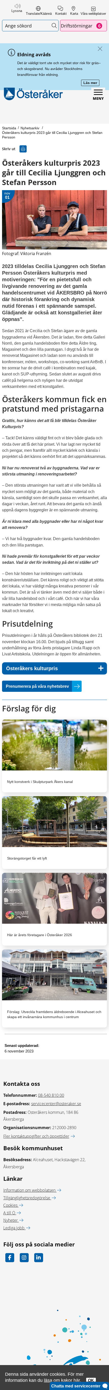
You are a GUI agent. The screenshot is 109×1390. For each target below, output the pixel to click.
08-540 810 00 (51, 1095)
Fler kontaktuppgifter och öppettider (36, 1136)
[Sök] (54, 25)
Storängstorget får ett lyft (27, 858)
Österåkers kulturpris (32, 668)
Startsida (9, 128)
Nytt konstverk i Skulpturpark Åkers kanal (40, 782)
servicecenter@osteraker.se (56, 1103)
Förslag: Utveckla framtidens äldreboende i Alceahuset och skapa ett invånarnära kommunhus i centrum (54, 1014)
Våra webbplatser (93, 14)
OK (91, 1380)
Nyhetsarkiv (30, 128)
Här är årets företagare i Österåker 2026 (39, 935)
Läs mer (91, 83)
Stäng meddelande (98, 49)
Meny (98, 98)
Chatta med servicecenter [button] (76, 1386)
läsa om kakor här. (62, 1380)
